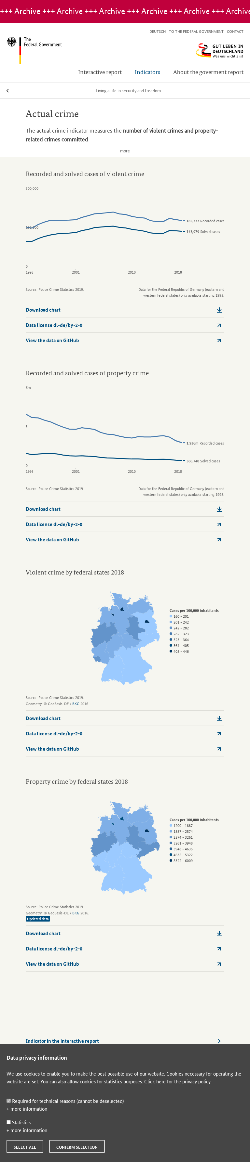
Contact (235, 31)
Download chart (43, 309)
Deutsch (157, 31)
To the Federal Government (196, 31)
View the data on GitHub (52, 340)
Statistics (21, 1122)
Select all (25, 1147)
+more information (27, 1108)
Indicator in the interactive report (62, 1040)
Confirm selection (77, 1147)
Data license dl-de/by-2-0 (54, 325)
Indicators (147, 72)
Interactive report (100, 72)
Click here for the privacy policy (177, 1081)
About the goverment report (208, 72)
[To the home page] (125, 50)
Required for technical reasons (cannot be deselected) (67, 1100)
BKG (75, 703)
